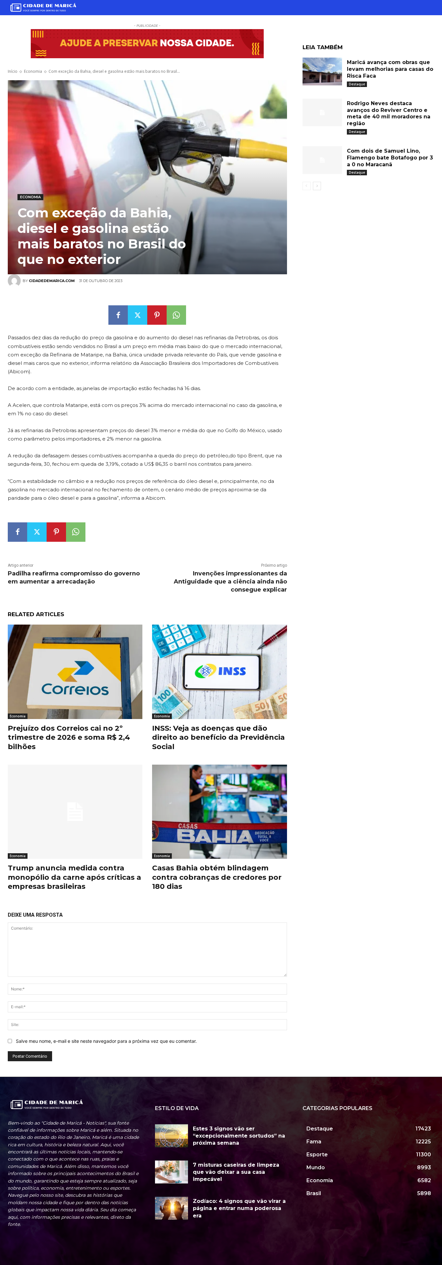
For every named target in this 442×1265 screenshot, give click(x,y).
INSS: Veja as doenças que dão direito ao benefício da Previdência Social (218, 737)
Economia (33, 71)
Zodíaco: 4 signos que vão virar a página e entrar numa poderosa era (239, 1208)
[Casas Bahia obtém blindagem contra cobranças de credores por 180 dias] (219, 812)
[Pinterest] (157, 315)
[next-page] (317, 186)
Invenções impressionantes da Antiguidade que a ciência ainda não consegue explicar (230, 581)
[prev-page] (307, 186)
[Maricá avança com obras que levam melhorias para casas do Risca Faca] (322, 71)
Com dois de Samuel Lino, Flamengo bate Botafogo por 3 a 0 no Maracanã (390, 158)
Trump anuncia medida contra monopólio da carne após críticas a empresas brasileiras (74, 877)
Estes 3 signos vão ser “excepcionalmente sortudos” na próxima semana (239, 1136)
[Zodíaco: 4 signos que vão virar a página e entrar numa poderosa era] (171, 1208)
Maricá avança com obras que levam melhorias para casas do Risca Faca (390, 69)
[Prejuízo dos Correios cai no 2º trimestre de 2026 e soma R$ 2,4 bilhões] (75, 672)
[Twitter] (137, 315)
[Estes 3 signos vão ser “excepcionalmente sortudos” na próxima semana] (171, 1135)
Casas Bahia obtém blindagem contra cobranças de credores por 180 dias (217, 877)
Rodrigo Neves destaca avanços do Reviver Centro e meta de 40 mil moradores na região (388, 113)
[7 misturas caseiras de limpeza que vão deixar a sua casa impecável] (171, 1172)
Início (12, 71)
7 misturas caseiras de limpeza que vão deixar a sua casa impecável (236, 1172)
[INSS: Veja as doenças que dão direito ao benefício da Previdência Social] (219, 672)
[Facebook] (118, 315)
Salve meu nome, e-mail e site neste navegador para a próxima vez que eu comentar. (106, 1041)
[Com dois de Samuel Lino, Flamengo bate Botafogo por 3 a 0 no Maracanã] (322, 160)
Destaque (357, 84)
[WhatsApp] (176, 315)
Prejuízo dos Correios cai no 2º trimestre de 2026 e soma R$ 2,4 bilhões (69, 737)
